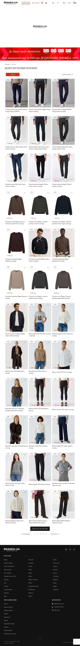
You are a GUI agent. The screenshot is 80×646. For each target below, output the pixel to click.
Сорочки (6, 586)
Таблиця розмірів (8, 610)
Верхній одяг (31, 589)
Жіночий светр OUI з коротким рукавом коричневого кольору (14, 409)
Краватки (55, 579)
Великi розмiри (7, 569)
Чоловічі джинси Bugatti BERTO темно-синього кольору (61, 110)
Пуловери (30, 563)
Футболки (6, 579)
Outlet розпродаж (8, 563)
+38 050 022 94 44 (25, 2)
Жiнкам (46, 3)
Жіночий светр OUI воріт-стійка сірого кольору (15, 484)
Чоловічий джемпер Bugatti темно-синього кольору (39, 260)
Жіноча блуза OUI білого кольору (62, 372)
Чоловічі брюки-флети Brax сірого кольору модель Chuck (62, 148)
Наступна (54, 534)
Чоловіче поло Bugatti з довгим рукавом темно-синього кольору (61, 222)
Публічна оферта (8, 630)
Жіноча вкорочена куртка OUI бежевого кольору (14, 521)
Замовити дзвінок (26, 3)
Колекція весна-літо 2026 (10, 576)
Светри (30, 566)
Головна (7, 64)
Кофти (5, 596)
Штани (30, 569)
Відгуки (6, 620)
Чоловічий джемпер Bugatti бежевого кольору (16, 297)
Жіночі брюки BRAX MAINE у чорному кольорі (61, 521)
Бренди (5, 559)
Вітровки (30, 593)
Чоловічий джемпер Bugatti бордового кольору (13, 260)
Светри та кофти (8, 589)
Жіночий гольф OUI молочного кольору (38, 447)
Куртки (30, 596)
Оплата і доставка (8, 607)
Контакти (6, 627)
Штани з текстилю (32, 579)
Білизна (55, 573)
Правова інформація (9, 643)
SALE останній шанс (9, 566)
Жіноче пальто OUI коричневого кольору (15, 372)
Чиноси (30, 576)
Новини (6, 613)
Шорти (30, 583)
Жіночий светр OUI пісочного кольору (38, 372)
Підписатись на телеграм (10, 633)
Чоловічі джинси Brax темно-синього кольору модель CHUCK (16, 110)
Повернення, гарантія (9, 623)
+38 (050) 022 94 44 (59, 607)
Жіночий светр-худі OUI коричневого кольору (16, 447)
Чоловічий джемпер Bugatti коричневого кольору (60, 260)
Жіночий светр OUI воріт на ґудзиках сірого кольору (63, 484)
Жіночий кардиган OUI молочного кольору (62, 334)
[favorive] (58, 3)
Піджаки (55, 566)
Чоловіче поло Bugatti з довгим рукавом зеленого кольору (38, 222)
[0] (64, 3)
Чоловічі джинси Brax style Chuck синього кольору (15, 185)
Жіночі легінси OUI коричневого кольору (38, 409)
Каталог (37, 3)
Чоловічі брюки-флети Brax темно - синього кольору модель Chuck (39, 148)
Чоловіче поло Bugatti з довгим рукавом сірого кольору (38, 297)
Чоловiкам (42, 3)
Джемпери (6, 593)
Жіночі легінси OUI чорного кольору (63, 409)
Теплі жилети (56, 563)
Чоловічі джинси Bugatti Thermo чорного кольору (61, 185)
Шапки (54, 583)
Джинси (30, 573)
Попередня (26, 534)
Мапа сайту (57, 610)
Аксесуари (55, 576)
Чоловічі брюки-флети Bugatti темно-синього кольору (40, 110)
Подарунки (56, 589)
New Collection (7, 573)
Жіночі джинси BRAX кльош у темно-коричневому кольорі (38, 521)
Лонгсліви (30, 559)
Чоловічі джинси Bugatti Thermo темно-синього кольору (38, 185)
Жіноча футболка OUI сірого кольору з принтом (40, 334)
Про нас (6, 604)
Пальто (55, 559)
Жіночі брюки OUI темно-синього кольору (62, 447)
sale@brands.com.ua (59, 603)
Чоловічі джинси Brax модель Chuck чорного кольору (16, 148)
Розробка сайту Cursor (68, 642)
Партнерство (7, 617)
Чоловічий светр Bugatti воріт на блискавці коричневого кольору (15, 222)
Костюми (55, 569)
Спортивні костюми (33, 586)
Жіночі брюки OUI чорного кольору (39, 484)
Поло (5, 583)
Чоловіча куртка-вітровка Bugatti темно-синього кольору (15, 334)
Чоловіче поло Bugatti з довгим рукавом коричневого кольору (61, 297)
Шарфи (55, 586)
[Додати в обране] (25, 81)
